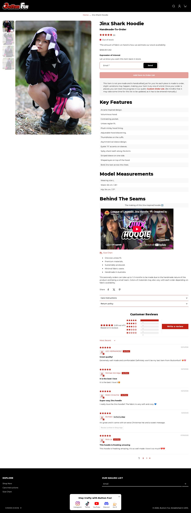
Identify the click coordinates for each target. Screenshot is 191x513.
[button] (144, 75)
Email (106, 65)
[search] (173, 6)
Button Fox (165, 508)
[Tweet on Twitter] (114, 289)
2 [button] (143, 458)
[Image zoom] (53, 78)
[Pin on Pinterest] (120, 289)
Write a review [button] (175, 326)
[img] (105, 347)
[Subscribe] (185, 484)
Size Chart (7, 492)
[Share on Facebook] (108, 289)
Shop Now (7, 483)
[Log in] (179, 6)
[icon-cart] (185, 6)
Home (85, 15)
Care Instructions (10, 488)
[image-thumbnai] (8, 26)
